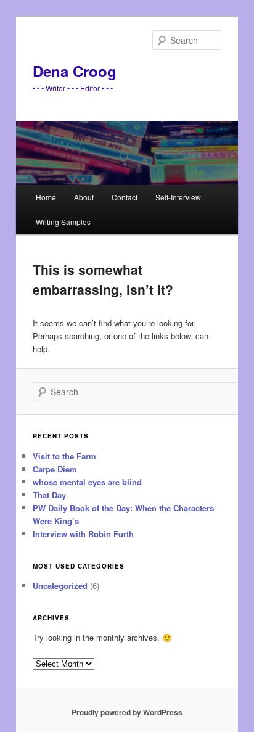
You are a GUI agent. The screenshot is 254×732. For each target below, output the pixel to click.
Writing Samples (63, 221)
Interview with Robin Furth (83, 534)
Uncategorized (60, 585)
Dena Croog (75, 70)
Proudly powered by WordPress (127, 712)
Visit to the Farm (64, 456)
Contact (124, 197)
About (84, 197)
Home (46, 197)
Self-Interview (178, 197)
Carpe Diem (55, 469)
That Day (49, 495)
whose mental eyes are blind (87, 482)
